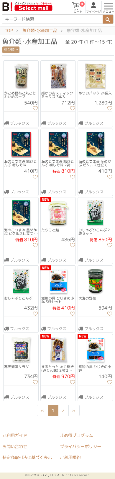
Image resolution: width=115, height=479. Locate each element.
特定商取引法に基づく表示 (27, 457)
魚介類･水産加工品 (39, 31)
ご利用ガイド (14, 435)
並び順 (9, 49)
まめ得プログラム (76, 435)
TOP (9, 31)
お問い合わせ (14, 446)
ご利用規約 (70, 457)
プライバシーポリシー (80, 446)
